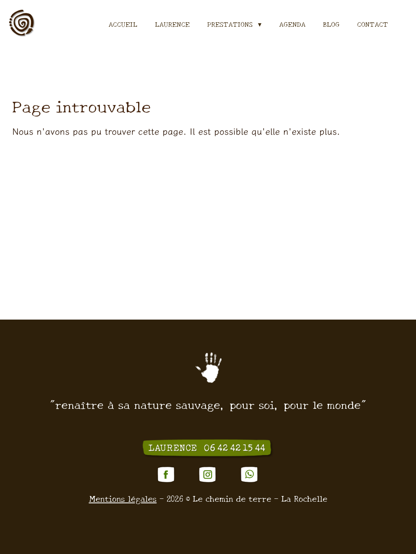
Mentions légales (123, 498)
